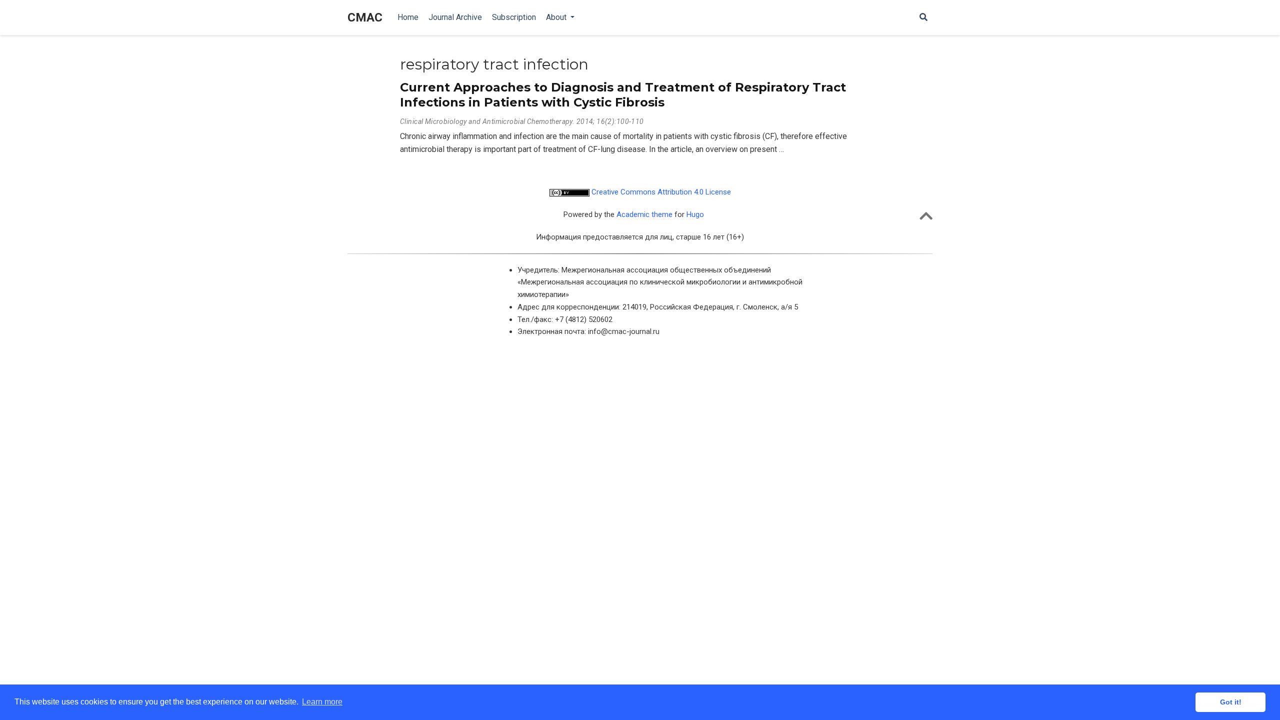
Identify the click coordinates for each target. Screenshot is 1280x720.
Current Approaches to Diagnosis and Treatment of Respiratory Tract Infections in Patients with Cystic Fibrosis (623, 95)
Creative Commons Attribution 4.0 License (660, 192)
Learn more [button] (322, 702)
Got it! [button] (1231, 702)
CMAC (365, 17)
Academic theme (644, 214)
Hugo (695, 214)
